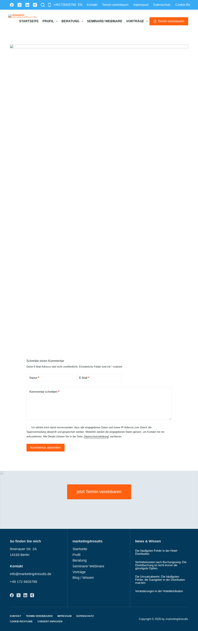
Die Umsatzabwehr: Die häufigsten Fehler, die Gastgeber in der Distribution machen (160, 579)
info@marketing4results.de (30, 574)
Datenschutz (162, 4)
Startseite (29, 21)
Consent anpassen (50, 621)
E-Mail (84, 377)
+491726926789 (64, 4)
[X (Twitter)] (19, 5)
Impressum (140, 4)
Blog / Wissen (83, 578)
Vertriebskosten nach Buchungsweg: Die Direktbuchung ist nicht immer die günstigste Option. (160, 565)
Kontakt (92, 4)
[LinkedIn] (27, 5)
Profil (48, 21)
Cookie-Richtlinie (21, 621)
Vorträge (135, 21)
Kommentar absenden (45, 447)
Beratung (70, 21)
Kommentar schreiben (44, 391)
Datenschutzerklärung (96, 436)
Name (34, 377)
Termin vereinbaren (115, 4)
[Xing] (35, 5)
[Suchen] (43, 5)
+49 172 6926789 (23, 582)
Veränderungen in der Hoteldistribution (159, 591)
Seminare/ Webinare (104, 21)
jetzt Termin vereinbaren (99, 491)
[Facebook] (12, 5)
